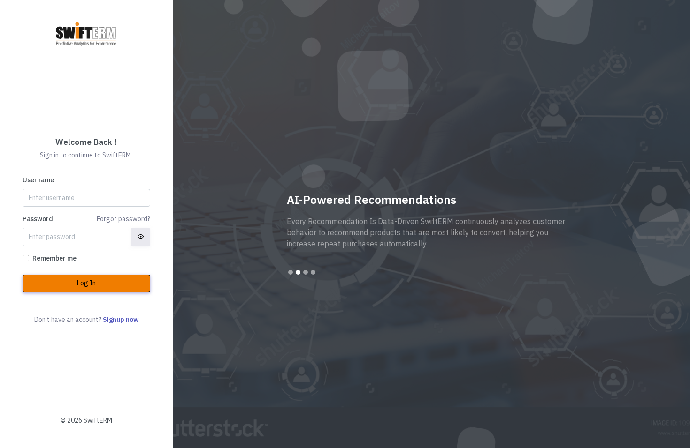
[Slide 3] (305, 272)
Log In (86, 283)
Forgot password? (123, 219)
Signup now (120, 319)
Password (38, 219)
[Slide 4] (313, 272)
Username (38, 180)
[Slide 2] (298, 272)
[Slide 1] (290, 272)
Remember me (54, 258)
